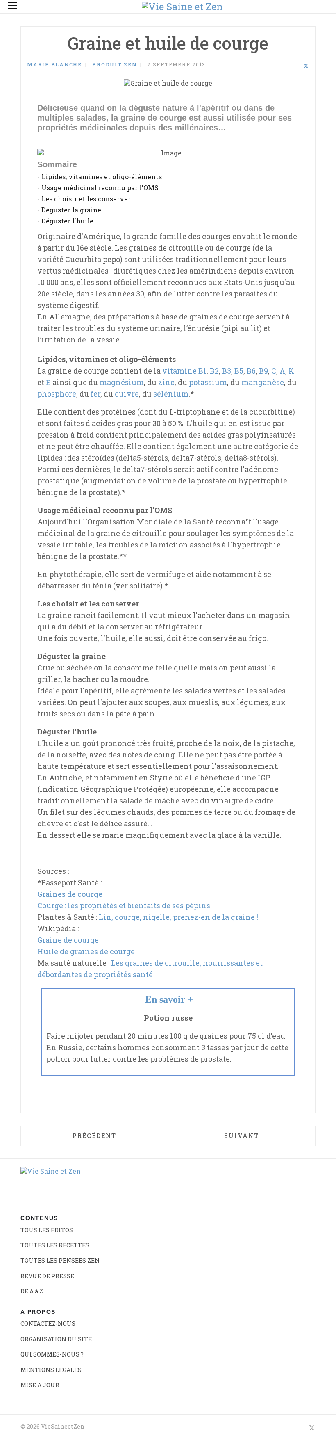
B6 (251, 371)
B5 (238, 371)
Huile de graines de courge (86, 951)
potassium (208, 382)
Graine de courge (68, 940)
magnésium (122, 382)
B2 (214, 371)
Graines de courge (69, 894)
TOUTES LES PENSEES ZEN (60, 1260)
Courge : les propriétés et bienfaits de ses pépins (123, 905)
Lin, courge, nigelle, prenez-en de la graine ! (178, 917)
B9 (263, 371)
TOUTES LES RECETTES (54, 1245)
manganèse (262, 382)
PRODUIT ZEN (114, 64)
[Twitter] (306, 66)
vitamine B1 (184, 371)
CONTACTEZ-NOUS (47, 1323)
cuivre (127, 394)
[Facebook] (284, 66)
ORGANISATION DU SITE (56, 1339)
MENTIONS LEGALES (51, 1370)
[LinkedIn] (295, 66)
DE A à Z (31, 1291)
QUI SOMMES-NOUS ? (52, 1354)
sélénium (170, 394)
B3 (226, 371)
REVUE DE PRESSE (47, 1276)
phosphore (56, 394)
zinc (166, 382)
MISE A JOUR (39, 1385)
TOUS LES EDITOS (46, 1230)
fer (95, 394)
